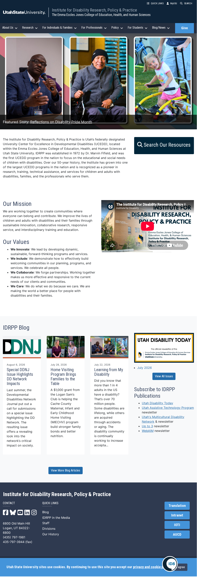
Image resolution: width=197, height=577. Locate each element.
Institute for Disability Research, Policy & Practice (94, 9)
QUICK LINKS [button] (157, 3)
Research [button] (27, 27)
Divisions (48, 528)
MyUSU (173, 3)
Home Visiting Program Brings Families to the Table (63, 376)
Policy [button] (115, 27)
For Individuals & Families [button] (57, 27)
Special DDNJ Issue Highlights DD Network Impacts (20, 376)
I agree (180, 567)
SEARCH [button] (188, 3)
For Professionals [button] (91, 27)
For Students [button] (135, 27)
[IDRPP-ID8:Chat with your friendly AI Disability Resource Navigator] (170, 564)
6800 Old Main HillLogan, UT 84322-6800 (16, 528)
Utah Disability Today (157, 403)
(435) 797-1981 (14, 537)
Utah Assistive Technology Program (168, 408)
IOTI (177, 525)
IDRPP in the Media (56, 518)
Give (184, 28)
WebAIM (148, 431)
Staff (45, 523)
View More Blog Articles (65, 470)
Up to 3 (147, 426)
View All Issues (164, 376)
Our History (50, 534)
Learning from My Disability (108, 372)
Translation (177, 506)
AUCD (177, 534)
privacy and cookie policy (151, 567)
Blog (45, 512)
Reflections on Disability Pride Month (61, 122)
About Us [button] (7, 27)
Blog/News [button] (158, 27)
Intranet (177, 515)
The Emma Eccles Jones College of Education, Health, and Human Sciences (101, 15)
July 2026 (144, 368)
